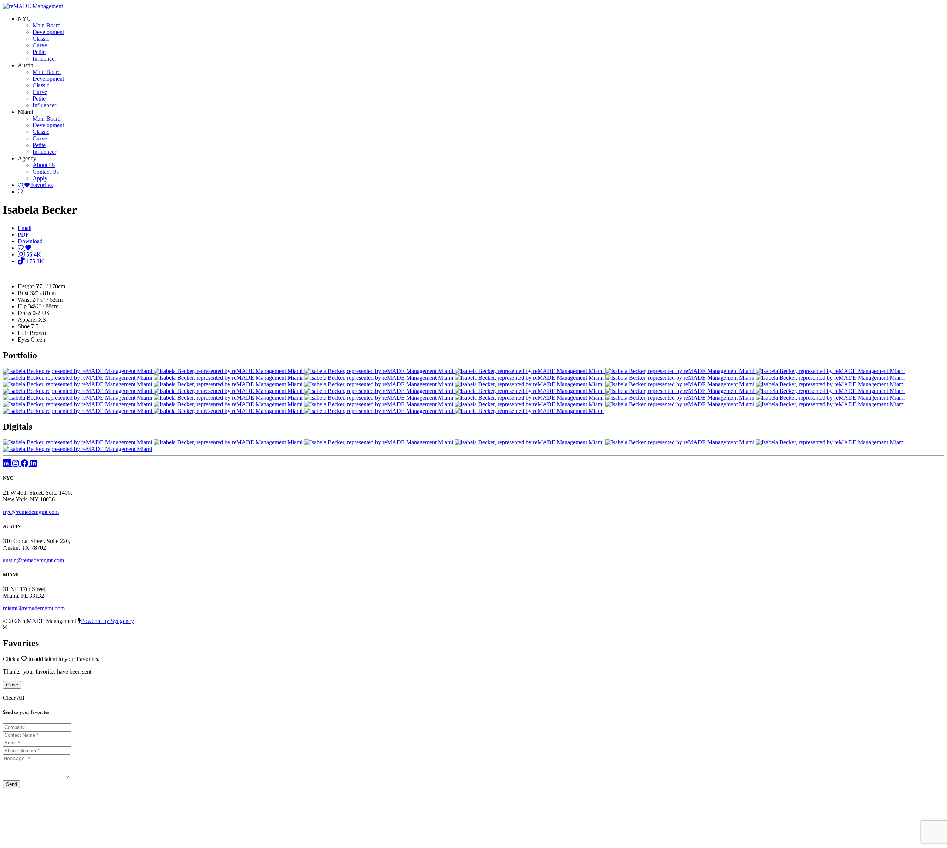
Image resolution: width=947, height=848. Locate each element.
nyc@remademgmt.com (31, 512)
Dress (24, 313)
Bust (23, 293)
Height (26, 286)
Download (30, 241)
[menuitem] (47, 25)
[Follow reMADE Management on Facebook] (25, 464)
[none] (24, 19)
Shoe (24, 326)
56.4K (33, 254)
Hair (23, 333)
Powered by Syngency (107, 621)
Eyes (23, 339)
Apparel (27, 319)
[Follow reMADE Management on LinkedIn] (33, 464)
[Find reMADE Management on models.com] (7, 464)
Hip (22, 306)
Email (24, 228)
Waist (24, 299)
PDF (23, 234)
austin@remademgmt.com (33, 560)
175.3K (34, 261)
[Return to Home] (33, 6)
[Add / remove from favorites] (24, 248)
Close (12, 685)
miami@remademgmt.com (34, 608)
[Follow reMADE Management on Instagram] (16, 464)
